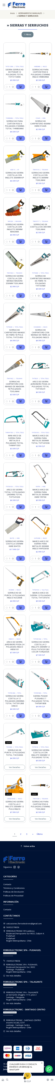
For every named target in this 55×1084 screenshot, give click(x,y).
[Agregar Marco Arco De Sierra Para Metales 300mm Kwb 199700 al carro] (46, 506)
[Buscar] (7, 1079)
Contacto (7, 884)
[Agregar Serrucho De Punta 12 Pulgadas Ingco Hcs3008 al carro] (20, 607)
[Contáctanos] (52, 1079)
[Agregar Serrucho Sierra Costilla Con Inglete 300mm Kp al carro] (20, 190)
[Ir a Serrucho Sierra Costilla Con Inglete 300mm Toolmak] (40, 157)
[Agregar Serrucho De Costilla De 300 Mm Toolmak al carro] (46, 241)
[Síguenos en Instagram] (14, 867)
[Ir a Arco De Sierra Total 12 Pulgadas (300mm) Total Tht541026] (14, 474)
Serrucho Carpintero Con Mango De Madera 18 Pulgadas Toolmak (14, 386)
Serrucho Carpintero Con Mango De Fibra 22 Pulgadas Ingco (40, 334)
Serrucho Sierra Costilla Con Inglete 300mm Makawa (14, 228)
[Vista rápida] (21, 53)
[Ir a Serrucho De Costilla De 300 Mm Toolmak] (40, 208)
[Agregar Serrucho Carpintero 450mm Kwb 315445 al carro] (46, 138)
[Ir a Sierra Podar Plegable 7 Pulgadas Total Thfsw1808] (40, 680)
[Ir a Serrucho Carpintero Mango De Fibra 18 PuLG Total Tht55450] (14, 314)
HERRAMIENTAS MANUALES (30, 13)
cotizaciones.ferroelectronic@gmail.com (24, 923)
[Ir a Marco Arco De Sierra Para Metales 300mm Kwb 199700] (40, 474)
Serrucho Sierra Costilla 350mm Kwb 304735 (14, 543)
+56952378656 (13, 961)
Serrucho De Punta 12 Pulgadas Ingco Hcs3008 (14, 595)
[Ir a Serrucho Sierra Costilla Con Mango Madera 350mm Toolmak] (14, 260)
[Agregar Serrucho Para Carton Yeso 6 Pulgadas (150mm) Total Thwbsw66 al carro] (20, 138)
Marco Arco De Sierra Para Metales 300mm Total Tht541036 (40, 439)
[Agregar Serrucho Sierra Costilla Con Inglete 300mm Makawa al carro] (20, 241)
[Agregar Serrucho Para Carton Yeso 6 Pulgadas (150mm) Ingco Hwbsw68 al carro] (46, 86)
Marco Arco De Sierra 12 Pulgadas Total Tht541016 (40, 595)
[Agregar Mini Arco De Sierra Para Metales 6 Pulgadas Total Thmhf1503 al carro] (20, 455)
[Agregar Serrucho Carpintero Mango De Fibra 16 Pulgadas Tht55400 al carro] (46, 295)
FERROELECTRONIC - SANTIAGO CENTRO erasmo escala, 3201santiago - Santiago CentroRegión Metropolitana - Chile (23, 1024)
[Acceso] (47, 1079)
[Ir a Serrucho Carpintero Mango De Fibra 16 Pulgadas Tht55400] (40, 260)
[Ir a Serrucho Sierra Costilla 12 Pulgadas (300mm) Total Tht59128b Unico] (14, 680)
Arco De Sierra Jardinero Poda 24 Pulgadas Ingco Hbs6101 (14, 646)
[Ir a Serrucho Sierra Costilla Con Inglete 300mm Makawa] (14, 208)
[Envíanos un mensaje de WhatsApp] (49, 1069)
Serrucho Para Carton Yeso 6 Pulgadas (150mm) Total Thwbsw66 (14, 125)
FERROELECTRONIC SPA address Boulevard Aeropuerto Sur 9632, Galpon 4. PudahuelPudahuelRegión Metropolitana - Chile (25, 936)
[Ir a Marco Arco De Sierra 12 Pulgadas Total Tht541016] (40, 577)
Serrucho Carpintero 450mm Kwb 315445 (40, 123)
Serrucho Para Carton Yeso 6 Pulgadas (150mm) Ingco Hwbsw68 (40, 73)
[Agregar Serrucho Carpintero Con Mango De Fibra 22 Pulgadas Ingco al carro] (46, 347)
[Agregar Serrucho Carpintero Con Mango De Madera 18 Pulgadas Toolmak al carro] (20, 401)
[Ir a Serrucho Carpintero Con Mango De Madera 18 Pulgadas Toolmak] (14, 365)
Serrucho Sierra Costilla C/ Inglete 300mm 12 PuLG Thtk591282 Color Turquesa (40, 647)
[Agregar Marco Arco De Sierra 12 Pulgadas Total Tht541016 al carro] (46, 607)
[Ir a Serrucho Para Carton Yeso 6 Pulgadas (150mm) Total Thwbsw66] (14, 105)
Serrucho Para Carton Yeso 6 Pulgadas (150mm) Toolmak (40, 805)
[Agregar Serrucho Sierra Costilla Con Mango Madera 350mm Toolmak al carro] (20, 295)
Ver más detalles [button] (13, 975)
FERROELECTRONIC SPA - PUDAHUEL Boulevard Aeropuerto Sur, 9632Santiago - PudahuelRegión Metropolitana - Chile (22, 968)
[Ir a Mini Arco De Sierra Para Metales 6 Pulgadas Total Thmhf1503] (14, 420)
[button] (27, 34)
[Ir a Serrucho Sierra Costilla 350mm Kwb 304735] (14, 525)
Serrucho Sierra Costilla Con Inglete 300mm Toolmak (40, 176)
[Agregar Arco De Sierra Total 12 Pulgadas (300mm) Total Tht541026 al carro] (20, 506)
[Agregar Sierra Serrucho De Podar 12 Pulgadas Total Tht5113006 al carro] (20, 86)
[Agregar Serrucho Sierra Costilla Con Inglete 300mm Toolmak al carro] (46, 190)
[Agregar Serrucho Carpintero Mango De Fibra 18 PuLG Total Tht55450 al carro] (20, 347)
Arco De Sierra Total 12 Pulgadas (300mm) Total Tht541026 (14, 493)
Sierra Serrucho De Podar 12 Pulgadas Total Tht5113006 (14, 73)
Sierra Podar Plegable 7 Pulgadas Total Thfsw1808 (40, 700)
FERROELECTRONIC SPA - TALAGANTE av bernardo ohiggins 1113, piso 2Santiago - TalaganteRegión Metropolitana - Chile (22, 996)
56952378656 (12, 927)
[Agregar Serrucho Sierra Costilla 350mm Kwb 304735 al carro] (20, 558)
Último (40, 834)
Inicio (12, 13)
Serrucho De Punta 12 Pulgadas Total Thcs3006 (14, 752)
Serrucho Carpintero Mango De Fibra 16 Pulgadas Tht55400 (40, 281)
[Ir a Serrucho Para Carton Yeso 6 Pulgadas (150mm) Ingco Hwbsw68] (40, 53)
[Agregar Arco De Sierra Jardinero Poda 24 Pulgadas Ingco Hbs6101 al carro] (20, 661)
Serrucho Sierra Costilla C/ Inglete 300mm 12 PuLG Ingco (14, 805)
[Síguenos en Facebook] (18, 867)
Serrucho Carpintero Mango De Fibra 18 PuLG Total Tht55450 (14, 334)
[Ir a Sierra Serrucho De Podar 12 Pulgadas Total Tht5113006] (14, 53)
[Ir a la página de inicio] (16, 5)
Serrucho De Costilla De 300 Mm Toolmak (40, 227)
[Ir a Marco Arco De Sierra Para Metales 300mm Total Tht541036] (40, 420)
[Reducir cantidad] (6, 86)
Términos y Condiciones (14, 888)
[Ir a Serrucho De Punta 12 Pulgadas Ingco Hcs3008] (14, 577)
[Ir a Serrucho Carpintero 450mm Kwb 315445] (40, 105)
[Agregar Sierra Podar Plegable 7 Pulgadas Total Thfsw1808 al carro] (46, 715)
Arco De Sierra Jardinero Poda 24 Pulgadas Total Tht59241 (40, 385)
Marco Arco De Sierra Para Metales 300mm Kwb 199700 (40, 493)
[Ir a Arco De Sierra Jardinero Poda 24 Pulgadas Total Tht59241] (40, 365)
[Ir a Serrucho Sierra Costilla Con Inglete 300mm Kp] (14, 157)
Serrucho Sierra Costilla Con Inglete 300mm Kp (14, 175)
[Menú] (4, 5)
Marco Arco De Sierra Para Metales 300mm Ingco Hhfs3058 (40, 545)
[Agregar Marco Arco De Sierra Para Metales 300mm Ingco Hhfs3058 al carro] (46, 558)
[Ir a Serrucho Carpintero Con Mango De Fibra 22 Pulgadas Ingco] (40, 314)
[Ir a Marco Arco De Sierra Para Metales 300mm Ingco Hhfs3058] (40, 525)
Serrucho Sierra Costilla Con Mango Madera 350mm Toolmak (14, 280)
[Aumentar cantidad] (13, 86)
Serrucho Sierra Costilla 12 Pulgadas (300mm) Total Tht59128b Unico (14, 701)
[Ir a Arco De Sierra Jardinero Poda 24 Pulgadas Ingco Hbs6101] (14, 626)
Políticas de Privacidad (13, 895)
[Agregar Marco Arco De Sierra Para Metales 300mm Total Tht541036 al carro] (46, 455)
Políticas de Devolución (13, 891)
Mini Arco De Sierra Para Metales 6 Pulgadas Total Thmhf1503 (14, 440)
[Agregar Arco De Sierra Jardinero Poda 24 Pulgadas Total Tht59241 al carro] (46, 401)
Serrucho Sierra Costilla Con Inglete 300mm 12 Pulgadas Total (40, 754)
